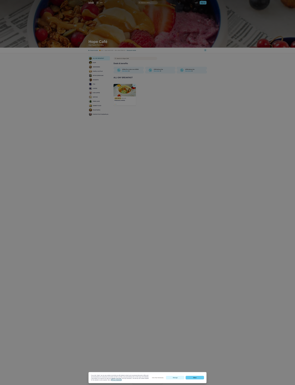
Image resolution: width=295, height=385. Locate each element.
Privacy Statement (116, 380)
